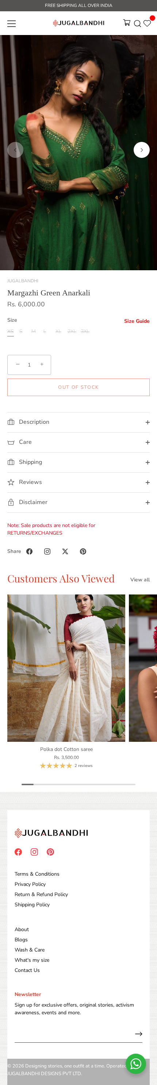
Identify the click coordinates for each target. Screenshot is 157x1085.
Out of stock (78, 387)
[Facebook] (18, 851)
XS (10, 332)
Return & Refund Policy (41, 894)
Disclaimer (32, 502)
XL (58, 332)
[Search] (138, 25)
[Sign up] (138, 1034)
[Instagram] (34, 851)
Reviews (30, 482)
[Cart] (127, 25)
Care (25, 442)
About (22, 929)
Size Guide (137, 321)
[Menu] (12, 24)
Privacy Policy (30, 884)
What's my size (32, 960)
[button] (15, 150)
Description (33, 422)
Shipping (30, 462)
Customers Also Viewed (61, 578)
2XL (72, 332)
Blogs (21, 939)
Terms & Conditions (37, 874)
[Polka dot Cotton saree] (66, 668)
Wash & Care (30, 949)
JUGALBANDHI (22, 281)
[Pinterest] (50, 851)
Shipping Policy (32, 904)
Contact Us (27, 970)
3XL (85, 332)
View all (140, 579)
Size (12, 320)
